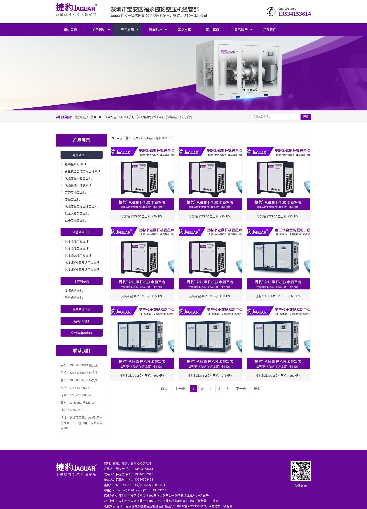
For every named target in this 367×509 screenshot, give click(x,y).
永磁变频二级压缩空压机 (81, 206)
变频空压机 (72, 199)
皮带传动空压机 (75, 192)
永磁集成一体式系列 (178, 117)
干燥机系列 (81, 281)
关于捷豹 (99, 29)
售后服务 (241, 29)
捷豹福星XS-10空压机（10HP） (210, 296)
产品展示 (127, 29)
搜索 (306, 116)
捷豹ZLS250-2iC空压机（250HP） (278, 375)
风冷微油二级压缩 (77, 248)
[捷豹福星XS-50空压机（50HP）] (142, 178)
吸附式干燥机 (74, 297)
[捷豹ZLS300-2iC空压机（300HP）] (142, 337)
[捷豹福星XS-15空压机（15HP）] (142, 258)
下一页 (241, 388)
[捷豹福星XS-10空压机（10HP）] (210, 258)
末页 (257, 388)
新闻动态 (155, 29)
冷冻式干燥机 (74, 290)
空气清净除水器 (81, 333)
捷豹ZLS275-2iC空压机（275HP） (211, 375)
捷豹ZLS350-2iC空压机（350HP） (278, 296)
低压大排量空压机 (77, 213)
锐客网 (227, 506)
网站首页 (70, 29)
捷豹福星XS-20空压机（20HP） (278, 216)
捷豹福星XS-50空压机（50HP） (142, 216)
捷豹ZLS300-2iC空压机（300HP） (143, 375)
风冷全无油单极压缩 (78, 255)
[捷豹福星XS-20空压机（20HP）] (278, 178)
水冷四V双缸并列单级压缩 (82, 262)
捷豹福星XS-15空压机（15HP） (142, 296)
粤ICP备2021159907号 (192, 506)
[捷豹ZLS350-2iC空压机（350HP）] (278, 258)
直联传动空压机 (75, 220)
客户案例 (212, 29)
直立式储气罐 (81, 309)
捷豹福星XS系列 (85, 117)
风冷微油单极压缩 (77, 241)
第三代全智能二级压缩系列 (116, 117)
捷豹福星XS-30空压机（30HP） (210, 216)
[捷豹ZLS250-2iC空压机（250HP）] (278, 337)
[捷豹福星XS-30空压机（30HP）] (210, 178)
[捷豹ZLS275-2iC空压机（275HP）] (210, 337)
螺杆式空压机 (81, 155)
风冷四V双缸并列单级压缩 (82, 269)
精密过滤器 (81, 321)
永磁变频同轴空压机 (149, 117)
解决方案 (184, 29)
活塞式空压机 (81, 232)
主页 (135, 138)
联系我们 (269, 29)
